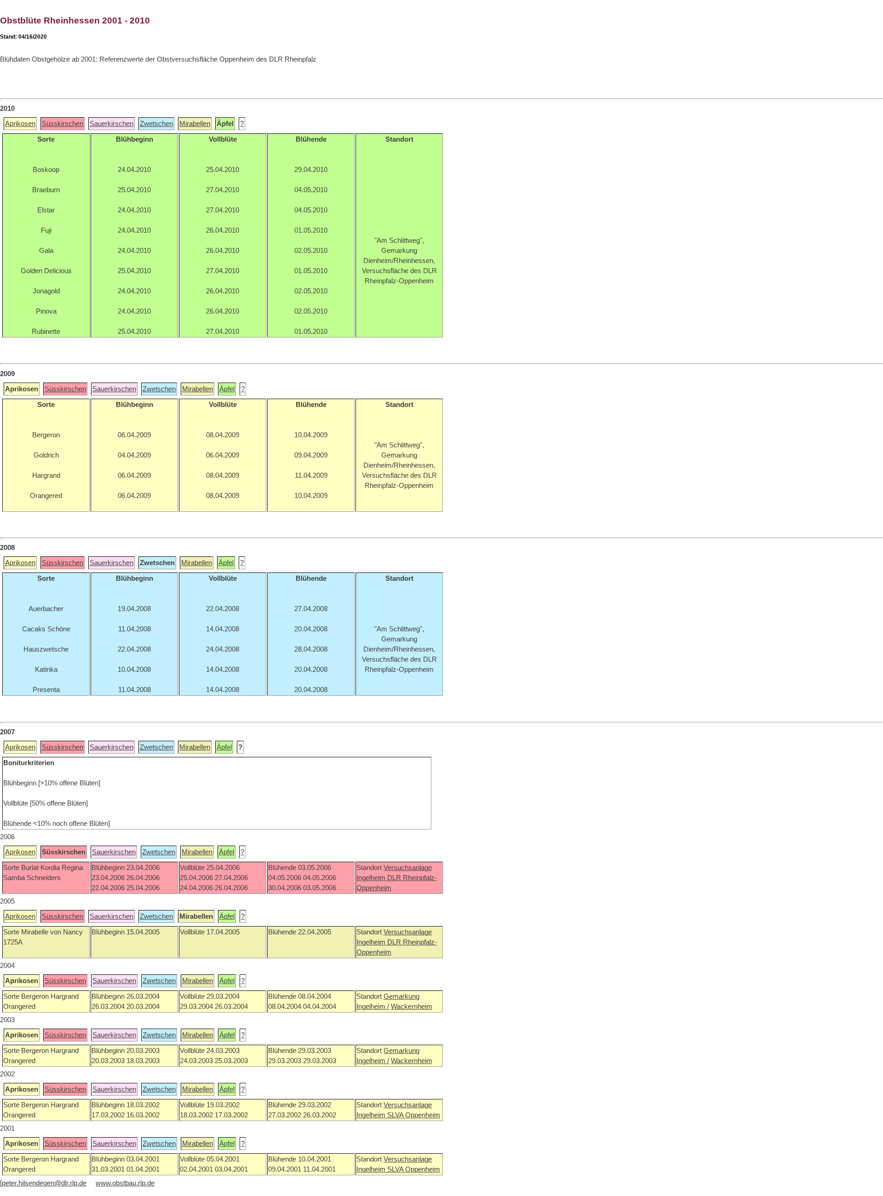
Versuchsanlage (408, 867)
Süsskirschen (62, 123)
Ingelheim (371, 877)
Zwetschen (156, 123)
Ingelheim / (372, 1006)
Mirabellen (194, 123)
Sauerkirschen (111, 123)
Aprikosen (20, 123)
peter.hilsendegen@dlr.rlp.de (44, 1183)
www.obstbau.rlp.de (125, 1183)
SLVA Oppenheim (413, 1115)
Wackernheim (411, 1006)
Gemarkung (401, 996)
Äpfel (227, 389)
